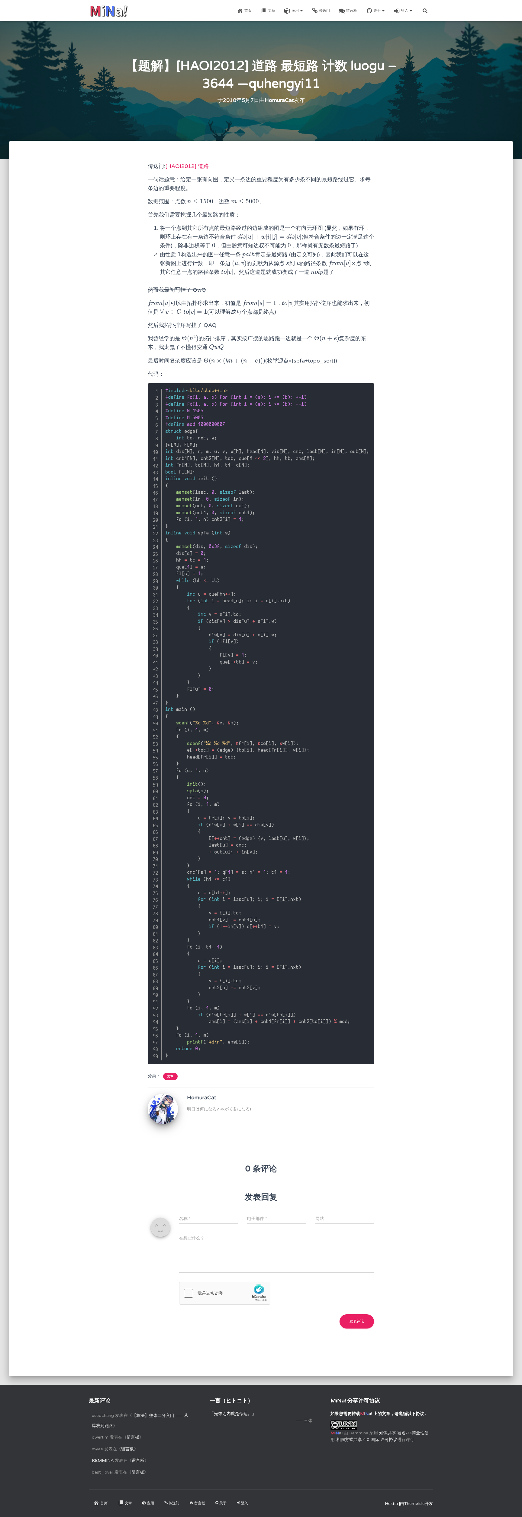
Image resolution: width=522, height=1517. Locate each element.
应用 (296, 10)
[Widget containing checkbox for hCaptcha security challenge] (224, 1293)
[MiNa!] (108, 10)
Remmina (103, 1460)
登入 (405, 10)
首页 (248, 10)
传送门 (324, 10)
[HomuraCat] (163, 1108)
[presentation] (200, 201)
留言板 (351, 10)
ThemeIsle (414, 1503)
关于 (377, 10)
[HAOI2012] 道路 (187, 166)
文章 (271, 10)
